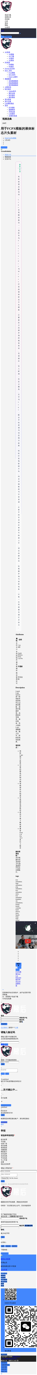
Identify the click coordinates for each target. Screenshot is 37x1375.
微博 (2, 1246)
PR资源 (7, 62)
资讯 (6, 23)
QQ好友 (8, 1246)
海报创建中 (4, 1253)
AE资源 (7, 52)
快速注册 (8, 36)
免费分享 (8, 17)
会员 (7, 27)
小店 (6, 21)
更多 (6, 105)
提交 (2, 1181)
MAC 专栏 (8, 70)
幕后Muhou (16, 1356)
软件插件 (8, 89)
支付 (2, 1115)
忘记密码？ (5, 1027)
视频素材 (8, 79)
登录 (2, 36)
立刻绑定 (4, 1122)
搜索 (2, 1064)
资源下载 (8, 15)
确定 (2, 1124)
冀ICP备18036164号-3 (9, 1358)
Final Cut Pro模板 (10, 138)
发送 (6, 1044)
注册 (16, 1027)
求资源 (7, 19)
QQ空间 (14, 1246)
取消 (2, 1044)
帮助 (6, 25)
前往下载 (4, 147)
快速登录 (4, 1024)
